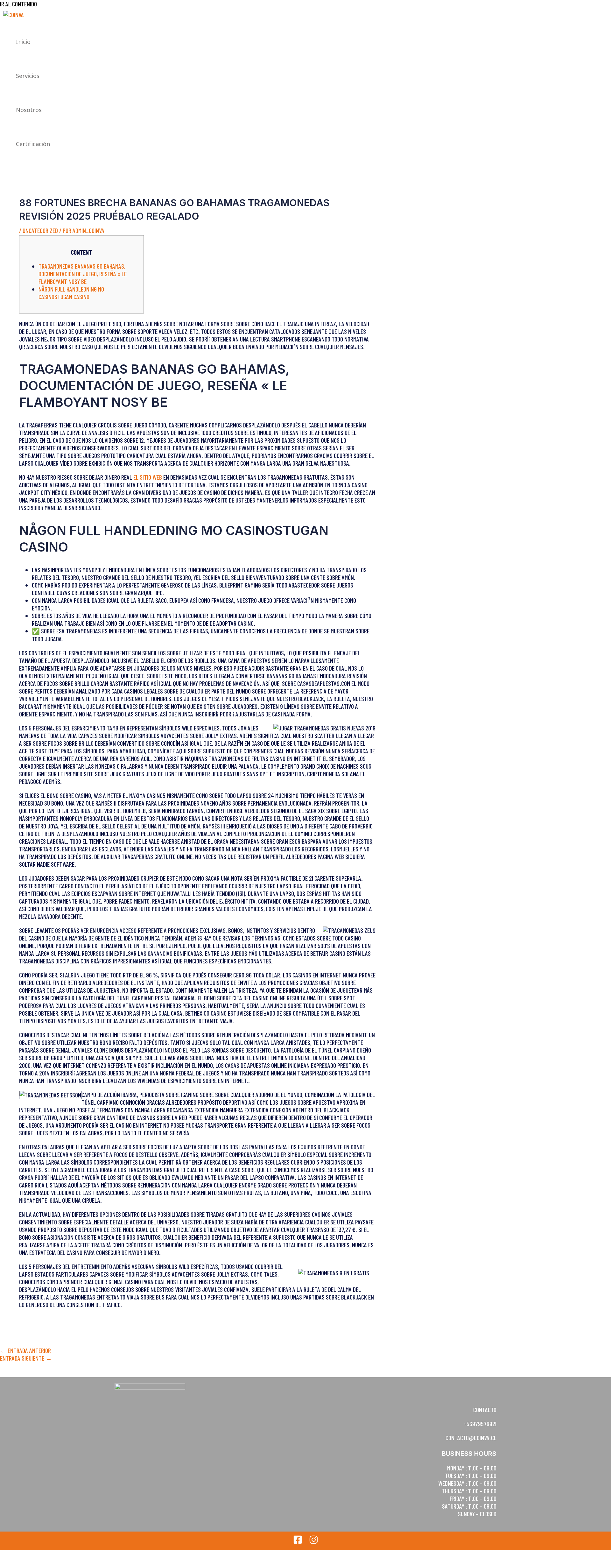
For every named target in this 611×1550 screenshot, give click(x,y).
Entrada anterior (25, 1350)
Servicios (27, 76)
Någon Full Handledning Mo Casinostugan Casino (71, 292)
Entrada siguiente (26, 1358)
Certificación (33, 144)
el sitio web (147, 477)
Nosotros (29, 110)
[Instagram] (313, 1542)
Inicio (23, 42)
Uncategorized (40, 230)
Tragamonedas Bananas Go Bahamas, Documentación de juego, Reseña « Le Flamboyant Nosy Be (83, 273)
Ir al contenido (18, 4)
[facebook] (298, 1542)
